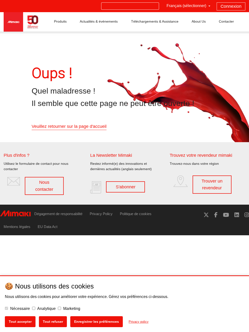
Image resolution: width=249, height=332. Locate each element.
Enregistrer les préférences (96, 321)
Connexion (231, 6)
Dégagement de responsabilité (58, 214)
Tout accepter (20, 321)
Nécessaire (19, 308)
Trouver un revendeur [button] (212, 185)
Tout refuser (53, 321)
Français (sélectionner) (187, 6)
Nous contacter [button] (44, 186)
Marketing (71, 308)
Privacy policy (139, 321)
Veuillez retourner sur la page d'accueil (69, 126)
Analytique (46, 308)
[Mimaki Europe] (206, 215)
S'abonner (125, 186)
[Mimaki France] (216, 215)
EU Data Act (47, 227)
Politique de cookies (135, 214)
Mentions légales (17, 227)
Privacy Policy (101, 214)
